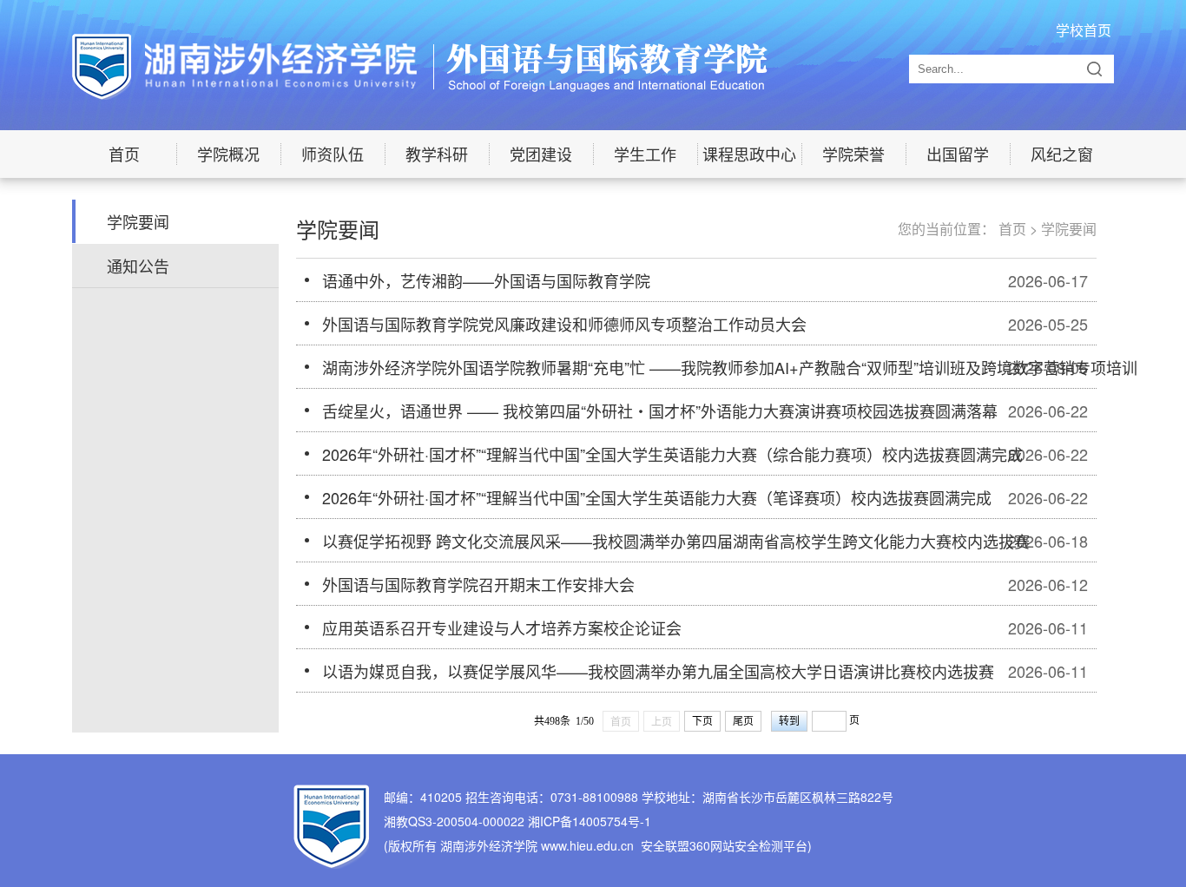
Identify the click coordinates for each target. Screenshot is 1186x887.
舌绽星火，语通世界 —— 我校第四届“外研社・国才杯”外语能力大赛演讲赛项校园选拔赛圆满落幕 (660, 410)
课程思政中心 (749, 153)
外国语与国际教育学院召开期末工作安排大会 (478, 584)
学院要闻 (138, 221)
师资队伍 (332, 153)
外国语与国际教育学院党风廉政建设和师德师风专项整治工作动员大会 (564, 323)
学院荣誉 (853, 153)
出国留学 (957, 153)
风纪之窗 (1062, 153)
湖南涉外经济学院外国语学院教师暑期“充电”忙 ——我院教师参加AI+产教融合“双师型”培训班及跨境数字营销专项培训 (729, 367)
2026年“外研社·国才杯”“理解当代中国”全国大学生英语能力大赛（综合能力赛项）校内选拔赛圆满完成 (672, 454)
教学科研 (436, 153)
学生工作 (645, 153)
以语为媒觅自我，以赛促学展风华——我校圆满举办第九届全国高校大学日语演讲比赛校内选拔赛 (658, 671)
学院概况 (228, 153)
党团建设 (541, 153)
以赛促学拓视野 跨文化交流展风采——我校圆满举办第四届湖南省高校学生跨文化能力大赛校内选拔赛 (676, 540)
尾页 (743, 721)
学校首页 (1083, 30)
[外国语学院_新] (420, 65)
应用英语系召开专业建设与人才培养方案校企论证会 (502, 627)
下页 (702, 721)
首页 (124, 153)
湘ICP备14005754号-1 (589, 821)
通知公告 (138, 265)
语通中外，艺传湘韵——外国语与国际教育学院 (486, 280)
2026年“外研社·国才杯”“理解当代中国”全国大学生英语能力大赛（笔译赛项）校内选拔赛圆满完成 (657, 497)
